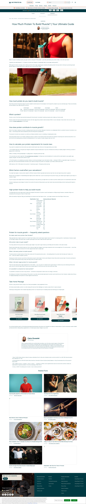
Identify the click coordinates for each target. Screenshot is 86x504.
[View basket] (75, 2)
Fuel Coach (67, 2)
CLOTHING (37, 2)
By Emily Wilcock (18, 395)
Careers (62, 493)
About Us (63, 478)
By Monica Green (17, 467)
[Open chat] (13, 495)
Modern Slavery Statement (66, 483)
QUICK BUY (61, 320)
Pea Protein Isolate (19, 314)
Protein (36, 5)
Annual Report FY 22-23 (79, 481)
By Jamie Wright (17, 443)
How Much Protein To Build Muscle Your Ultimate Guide (27, 18)
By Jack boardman (18, 419)
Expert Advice (51, 483)
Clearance (54, 5)
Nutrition (41, 5)
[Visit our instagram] (3, 495)
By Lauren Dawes (52, 419)
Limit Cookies (67, 500)
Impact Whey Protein (61, 314)
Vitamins (45, 5)
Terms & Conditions (64, 488)
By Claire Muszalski (45, 28)
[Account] (72, 2)
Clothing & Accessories (53, 481)
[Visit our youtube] (8, 495)
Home (10, 18)
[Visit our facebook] (5, 495)
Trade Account (64, 490)
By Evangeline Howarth (54, 443)
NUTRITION (29, 2)
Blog (12, 18)
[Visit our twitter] (10, 495)
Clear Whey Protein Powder (40, 314)
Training (33, 13)
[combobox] (58, 2)
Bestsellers (32, 5)
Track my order (39, 490)
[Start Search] (47, 2)
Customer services (40, 478)
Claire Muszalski (33, 338)
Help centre (39, 483)
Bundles (49, 5)
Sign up (5, 478)
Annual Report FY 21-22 (79, 478)
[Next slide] (76, 308)
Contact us (39, 481)
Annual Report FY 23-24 (79, 483)
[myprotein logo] (15, 2)
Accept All (74, 500)
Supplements (42, 13)
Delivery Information (40, 488)
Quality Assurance (64, 481)
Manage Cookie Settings (59, 500)
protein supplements (17, 121)
